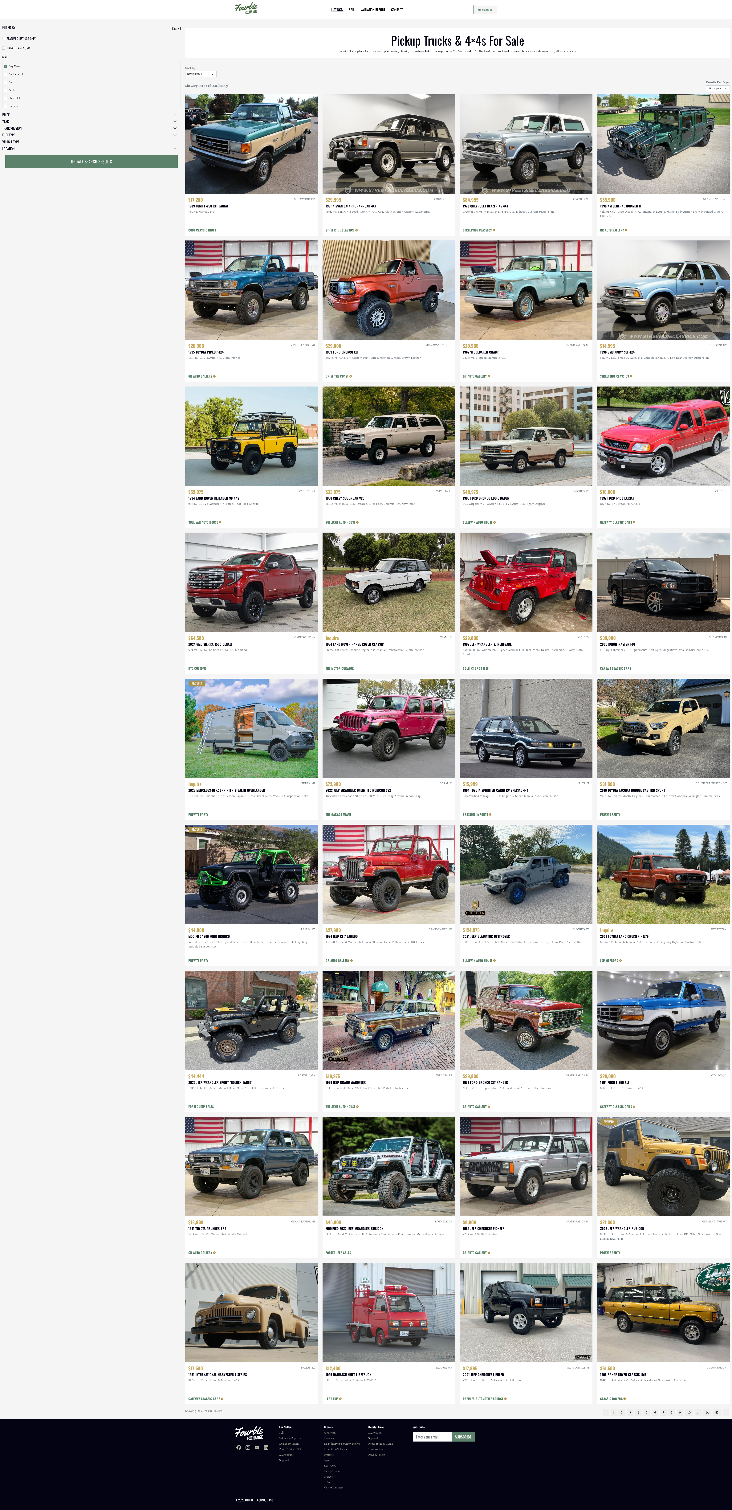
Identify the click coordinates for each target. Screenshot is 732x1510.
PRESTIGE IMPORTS (475, 814)
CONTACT (397, 9)
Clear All (176, 28)
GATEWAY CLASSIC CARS (616, 522)
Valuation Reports (290, 1438)
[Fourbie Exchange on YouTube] (257, 1448)
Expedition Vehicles (335, 1449)
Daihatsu (14, 106)
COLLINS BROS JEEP (476, 668)
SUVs (327, 1482)
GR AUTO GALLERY (612, 230)
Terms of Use (376, 1449)
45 (717, 1412)
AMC (11, 82)
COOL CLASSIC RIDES (202, 230)
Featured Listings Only (21, 38)
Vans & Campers (334, 1487)
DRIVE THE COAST (337, 376)
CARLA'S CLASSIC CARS (615, 668)
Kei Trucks (330, 1465)
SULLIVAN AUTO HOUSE (203, 522)
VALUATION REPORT (373, 9)
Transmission (12, 128)
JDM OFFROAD (609, 960)
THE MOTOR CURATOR (340, 668)
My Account (485, 10)
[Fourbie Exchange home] (249, 1432)
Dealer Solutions (289, 1443)
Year (5, 121)
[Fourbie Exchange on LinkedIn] (266, 1448)
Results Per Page (717, 82)
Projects (329, 1476)
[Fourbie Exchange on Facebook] (238, 1448)
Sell (281, 1432)
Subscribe (463, 1437)
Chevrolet (14, 98)
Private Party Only (18, 48)
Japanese (329, 1460)
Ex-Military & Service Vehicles (342, 1443)
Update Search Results (91, 161)
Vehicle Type (10, 141)
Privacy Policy (376, 1454)
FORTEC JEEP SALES (201, 1106)
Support (284, 1460)
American (330, 1432)
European (330, 1438)
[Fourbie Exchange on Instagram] (248, 1448)
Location (8, 148)
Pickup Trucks (332, 1471)
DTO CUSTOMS (197, 668)
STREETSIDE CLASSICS (340, 230)
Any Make (14, 66)
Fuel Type (8, 134)
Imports (329, 1454)
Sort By (190, 68)
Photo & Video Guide (291, 1449)
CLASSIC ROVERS (611, 1398)
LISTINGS (337, 9)
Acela (12, 90)
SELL (352, 9)
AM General (16, 74)
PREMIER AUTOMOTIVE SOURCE (483, 1398)
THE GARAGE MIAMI (338, 814)
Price (6, 114)
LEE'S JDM (332, 1398)
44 (707, 1412)
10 (689, 1412)
